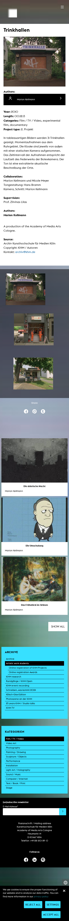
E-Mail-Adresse (10, 806)
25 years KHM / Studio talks (20, 703)
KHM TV (10, 708)
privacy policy (41, 896)
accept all (51, 914)
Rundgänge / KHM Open (19, 681)
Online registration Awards (23, 672)
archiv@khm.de (25, 252)
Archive (10, 659)
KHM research (13, 676)
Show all (58, 626)
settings (53, 904)
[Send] (62, 811)
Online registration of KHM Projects (28, 667)
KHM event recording (17, 685)
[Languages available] (65, 883)
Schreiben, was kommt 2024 (21, 690)
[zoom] (25, 289)
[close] (64, 890)
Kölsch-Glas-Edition (16, 694)
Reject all (33, 904)
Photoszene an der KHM (19, 699)
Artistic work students (17, 663)
